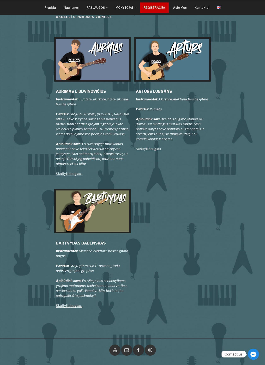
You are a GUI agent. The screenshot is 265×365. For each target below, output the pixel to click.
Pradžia (50, 7)
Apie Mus (180, 7)
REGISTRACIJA (154, 7)
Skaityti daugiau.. (69, 174)
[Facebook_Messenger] (253, 354)
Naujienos (71, 7)
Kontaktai (202, 7)
